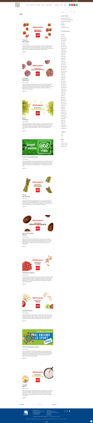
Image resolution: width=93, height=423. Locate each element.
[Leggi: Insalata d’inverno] (37, 300)
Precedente (21, 404)
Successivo (54, 404)
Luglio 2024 (63, 54)
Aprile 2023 (63, 79)
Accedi (62, 141)
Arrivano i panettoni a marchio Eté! (67, 19)
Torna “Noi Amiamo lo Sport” (30, 347)
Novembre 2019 (63, 128)
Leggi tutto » (24, 51)
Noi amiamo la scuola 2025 (65, 21)
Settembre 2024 (64, 51)
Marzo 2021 (63, 108)
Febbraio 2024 (63, 63)
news (23, 159)
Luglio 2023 (63, 74)
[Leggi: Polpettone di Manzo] (37, 262)
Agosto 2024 (63, 53)
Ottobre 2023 (63, 69)
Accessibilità (48, 413)
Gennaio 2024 (63, 64)
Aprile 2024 (63, 59)
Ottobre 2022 (63, 89)
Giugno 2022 (63, 94)
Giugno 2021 (63, 105)
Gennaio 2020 (63, 125)
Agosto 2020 (63, 118)
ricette (23, 43)
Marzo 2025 (63, 43)
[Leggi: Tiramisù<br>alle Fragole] (37, 29)
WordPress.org (63, 146)
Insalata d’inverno (27, 310)
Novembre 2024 (64, 48)
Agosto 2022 (63, 92)
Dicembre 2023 (63, 66)
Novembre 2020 (64, 113)
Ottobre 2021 (63, 102)
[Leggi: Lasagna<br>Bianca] (37, 374)
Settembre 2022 (64, 90)
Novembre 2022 (64, 87)
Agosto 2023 (63, 72)
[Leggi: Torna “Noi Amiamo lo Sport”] (37, 337)
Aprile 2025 (63, 41)
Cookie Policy (48, 415)
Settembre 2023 (64, 71)
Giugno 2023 (63, 76)
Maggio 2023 (63, 77)
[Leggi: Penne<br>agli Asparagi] (37, 184)
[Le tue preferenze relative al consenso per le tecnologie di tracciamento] (91, 421)
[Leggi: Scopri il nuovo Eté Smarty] (37, 147)
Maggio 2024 (63, 58)
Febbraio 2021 (63, 110)
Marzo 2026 (63, 36)
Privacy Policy (48, 414)
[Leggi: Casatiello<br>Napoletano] (37, 68)
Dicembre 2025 (63, 38)
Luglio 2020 (63, 120)
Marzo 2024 (63, 61)
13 (41, 404)
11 (37, 404)
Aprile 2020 (63, 123)
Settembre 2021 (64, 103)
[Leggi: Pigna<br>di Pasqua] (37, 107)
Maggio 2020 (63, 121)
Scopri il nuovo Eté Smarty (30, 157)
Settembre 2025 (64, 40)
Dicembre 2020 (63, 112)
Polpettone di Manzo (28, 273)
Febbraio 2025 (63, 45)
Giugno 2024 (63, 56)
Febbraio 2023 (63, 82)
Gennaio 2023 (63, 84)
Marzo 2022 (63, 97)
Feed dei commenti (64, 144)
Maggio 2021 (63, 107)
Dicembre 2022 (63, 85)
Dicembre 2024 (63, 46)
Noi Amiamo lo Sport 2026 (65, 18)
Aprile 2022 (63, 95)
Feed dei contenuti (64, 143)
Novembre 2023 (64, 67)
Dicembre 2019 (63, 126)
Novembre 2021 (63, 100)
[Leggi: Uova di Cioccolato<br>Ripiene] (37, 223)
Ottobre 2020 (63, 115)
